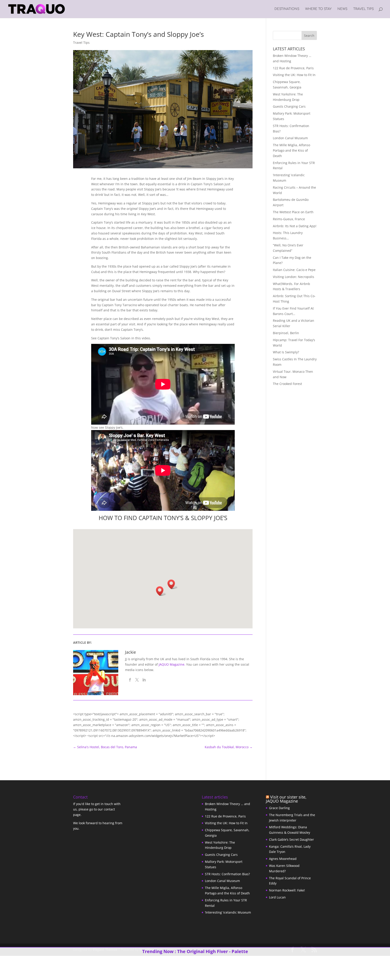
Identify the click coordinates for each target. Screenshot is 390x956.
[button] (161, 591)
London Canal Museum (290, 138)
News (342, 9)
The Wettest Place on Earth (293, 212)
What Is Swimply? (286, 352)
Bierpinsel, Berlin (286, 333)
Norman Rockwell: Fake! (287, 890)
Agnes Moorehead (283, 858)
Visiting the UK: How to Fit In (294, 75)
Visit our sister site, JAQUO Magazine (286, 799)
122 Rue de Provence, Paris (293, 68)
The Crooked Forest (287, 384)
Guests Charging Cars (289, 106)
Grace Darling (279, 808)
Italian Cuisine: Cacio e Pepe (294, 270)
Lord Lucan (277, 897)
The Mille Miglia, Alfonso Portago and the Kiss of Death (291, 150)
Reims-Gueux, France (289, 219)
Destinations (286, 9)
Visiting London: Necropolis (293, 277)
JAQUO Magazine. (172, 664)
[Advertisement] (301, 421)
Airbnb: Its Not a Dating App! (294, 226)
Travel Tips (363, 9)
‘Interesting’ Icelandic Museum (228, 912)
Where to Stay (318, 9)
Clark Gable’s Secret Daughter (291, 839)
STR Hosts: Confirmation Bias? (227, 874)
